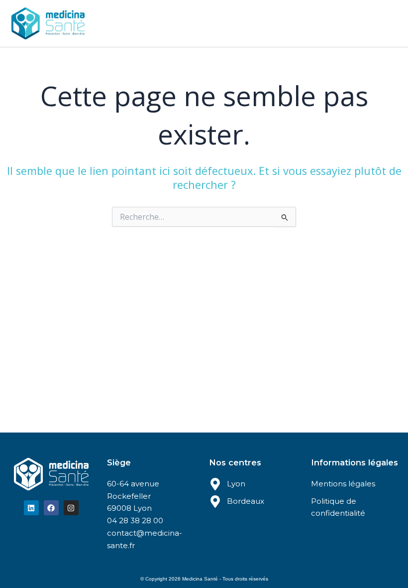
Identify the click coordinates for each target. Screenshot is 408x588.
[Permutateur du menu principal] (387, 23)
